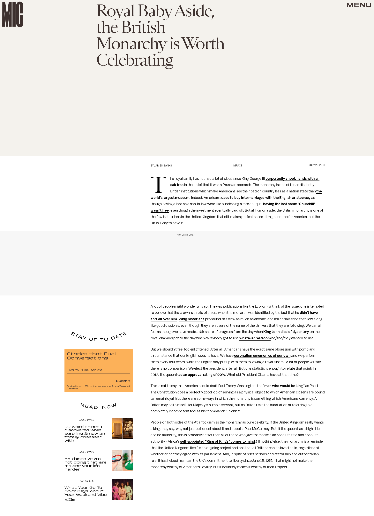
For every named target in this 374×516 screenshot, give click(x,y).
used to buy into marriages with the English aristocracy (265, 198)
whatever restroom (255, 338)
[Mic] (12, 14)
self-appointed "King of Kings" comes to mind (217, 441)
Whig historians (192, 319)
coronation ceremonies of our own (262, 356)
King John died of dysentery (286, 332)
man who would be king (283, 386)
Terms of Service (119, 386)
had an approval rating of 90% (200, 375)
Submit (123, 381)
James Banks (163, 165)
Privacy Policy (72, 388)
